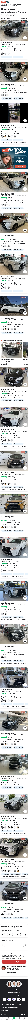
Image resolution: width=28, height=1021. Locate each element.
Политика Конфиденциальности (10, 1007)
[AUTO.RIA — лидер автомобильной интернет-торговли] (5, 2)
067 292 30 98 (11, 973)
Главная (3, 1019)
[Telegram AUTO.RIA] (4, 999)
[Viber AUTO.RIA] (14, 999)
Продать (14, 1019)
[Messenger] (9, 999)
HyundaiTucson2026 (8, 359)
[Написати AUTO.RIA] (19, 999)
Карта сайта (4, 1010)
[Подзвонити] (23, 999)
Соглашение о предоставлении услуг (11, 1004)
